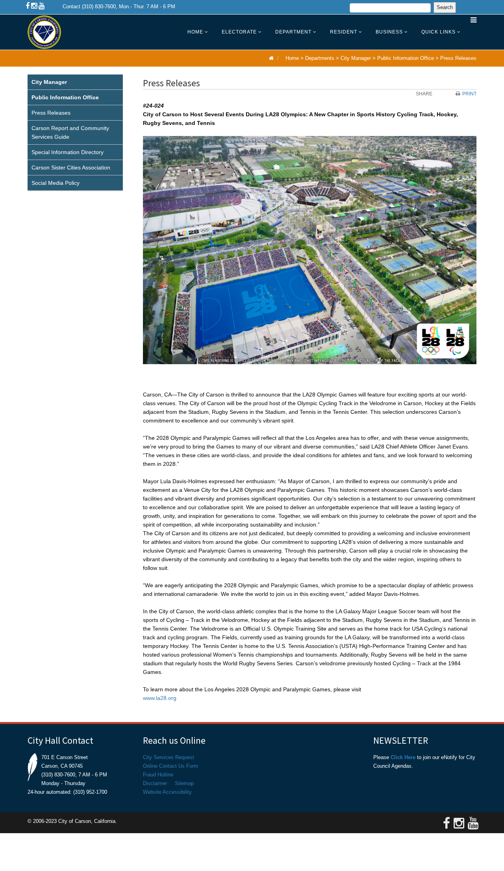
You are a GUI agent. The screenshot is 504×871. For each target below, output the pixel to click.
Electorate (239, 32)
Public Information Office (405, 58)
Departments (319, 58)
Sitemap (184, 783)
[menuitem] (75, 82)
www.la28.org (159, 698)
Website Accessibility (167, 792)
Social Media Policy (56, 183)
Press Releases (458, 58)
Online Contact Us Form (170, 766)
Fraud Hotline (158, 775)
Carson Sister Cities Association (71, 167)
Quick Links (438, 32)
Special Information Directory (68, 152)
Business (389, 32)
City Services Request (168, 757)
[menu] (75, 132)
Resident (343, 32)
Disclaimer (155, 783)
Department (293, 32)
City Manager (356, 58)
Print (469, 94)
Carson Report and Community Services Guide (70, 132)
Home (195, 32)
